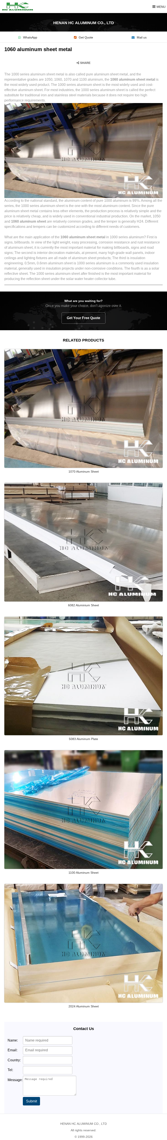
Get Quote (86, 37)
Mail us (142, 37)
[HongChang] (18, 6)
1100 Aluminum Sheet (83, 872)
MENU (161, 6)
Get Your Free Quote (83, 318)
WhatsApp (30, 37)
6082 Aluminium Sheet (83, 605)
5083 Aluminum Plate (83, 739)
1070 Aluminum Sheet (83, 471)
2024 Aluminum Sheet (83, 1006)
